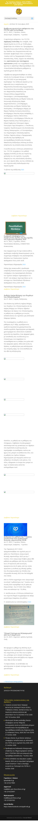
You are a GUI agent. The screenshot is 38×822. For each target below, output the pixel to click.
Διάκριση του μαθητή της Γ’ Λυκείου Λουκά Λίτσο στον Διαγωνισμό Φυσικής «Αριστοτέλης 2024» (18, 538)
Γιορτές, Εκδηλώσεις (20, 299)
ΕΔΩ (22, 170)
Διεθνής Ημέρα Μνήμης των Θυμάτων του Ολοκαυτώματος (18, 296)
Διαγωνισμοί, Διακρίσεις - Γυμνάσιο (16, 35)
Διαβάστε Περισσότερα (19, 216)
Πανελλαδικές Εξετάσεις (12, 244)
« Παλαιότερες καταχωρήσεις (13, 682)
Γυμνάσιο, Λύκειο (19, 32)
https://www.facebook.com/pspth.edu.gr (17, 807)
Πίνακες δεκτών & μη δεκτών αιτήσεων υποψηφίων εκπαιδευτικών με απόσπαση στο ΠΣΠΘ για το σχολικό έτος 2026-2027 (19, 740)
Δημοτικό (17, 637)
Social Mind (27, 818)
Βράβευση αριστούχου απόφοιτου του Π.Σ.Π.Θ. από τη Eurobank (19, 29)
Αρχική (6, 24)
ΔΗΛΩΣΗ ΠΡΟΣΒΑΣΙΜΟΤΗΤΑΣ (14, 691)
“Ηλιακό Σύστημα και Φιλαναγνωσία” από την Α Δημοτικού (18, 634)
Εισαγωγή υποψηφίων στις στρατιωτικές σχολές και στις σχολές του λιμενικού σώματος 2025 (18, 237)
